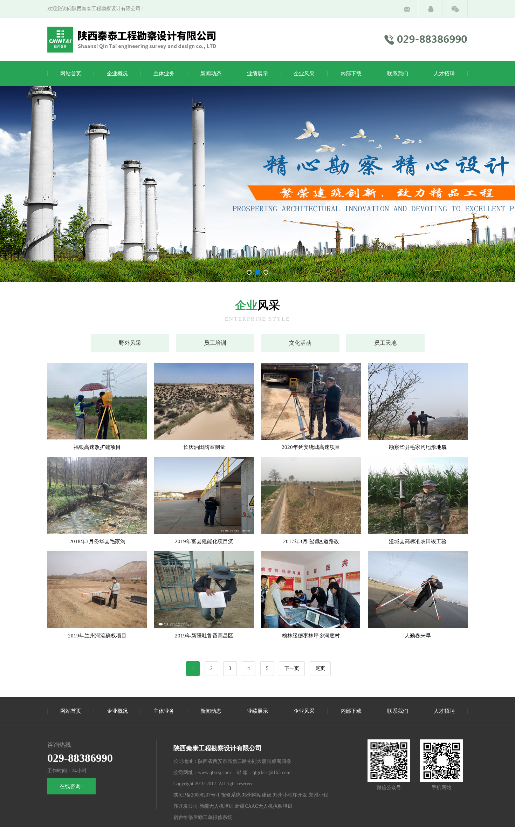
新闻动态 (210, 73)
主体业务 (163, 73)
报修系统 (231, 795)
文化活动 (300, 343)
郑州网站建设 (257, 795)
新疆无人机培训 (216, 806)
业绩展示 (257, 73)
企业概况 (117, 73)
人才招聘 (444, 73)
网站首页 (70, 73)
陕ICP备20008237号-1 (196, 795)
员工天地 (385, 343)
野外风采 (130, 343)
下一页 (291, 668)
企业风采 (304, 73)
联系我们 (397, 73)
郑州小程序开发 (290, 795)
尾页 (320, 668)
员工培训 (215, 343)
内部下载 (351, 73)
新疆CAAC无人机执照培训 (264, 806)
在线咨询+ (71, 786)
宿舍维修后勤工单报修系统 (202, 817)
